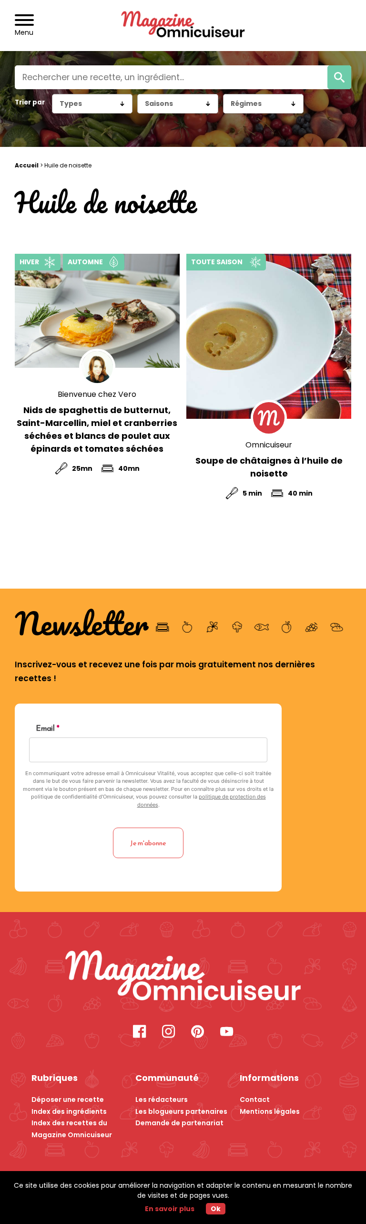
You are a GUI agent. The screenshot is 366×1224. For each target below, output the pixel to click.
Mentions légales (270, 1111)
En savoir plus (169, 1209)
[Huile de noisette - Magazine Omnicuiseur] (183, 977)
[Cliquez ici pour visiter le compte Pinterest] (197, 1032)
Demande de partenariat (179, 1123)
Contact (255, 1099)
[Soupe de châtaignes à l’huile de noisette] (268, 336)
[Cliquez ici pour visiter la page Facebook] (139, 1032)
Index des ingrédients (69, 1111)
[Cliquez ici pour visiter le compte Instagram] (168, 1032)
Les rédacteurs (161, 1099)
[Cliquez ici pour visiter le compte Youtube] (226, 1032)
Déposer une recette (67, 1099)
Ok (216, 1209)
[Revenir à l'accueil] (183, 25)
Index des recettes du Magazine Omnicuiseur (71, 1129)
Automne (85, 262)
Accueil (27, 165)
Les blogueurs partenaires (181, 1111)
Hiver (29, 262)
